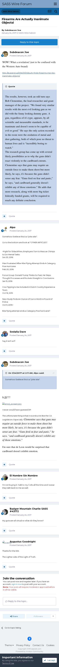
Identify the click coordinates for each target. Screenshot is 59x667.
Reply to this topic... (17, 601)
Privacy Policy (23, 645)
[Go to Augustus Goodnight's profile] (5, 543)
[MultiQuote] (4, 216)
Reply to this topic (29, 42)
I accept (50, 660)
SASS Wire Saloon (27, 33)
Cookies (50, 645)
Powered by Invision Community (29, 651)
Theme (8, 645)
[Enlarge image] (11, 404)
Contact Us (38, 645)
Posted (20, 55)
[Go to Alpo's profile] (5, 229)
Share (15, 616)
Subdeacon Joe (13, 30)
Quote (12, 216)
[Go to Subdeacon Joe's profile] (5, 54)
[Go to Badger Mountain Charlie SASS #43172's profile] (5, 512)
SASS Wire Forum (17, 4)
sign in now (16, 584)
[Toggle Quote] (6, 86)
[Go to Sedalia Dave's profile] (5, 334)
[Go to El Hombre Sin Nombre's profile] (5, 477)
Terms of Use (8, 663)
